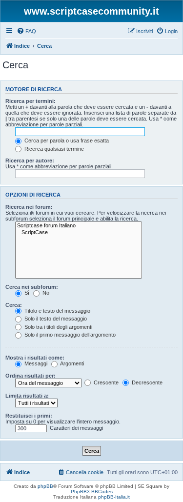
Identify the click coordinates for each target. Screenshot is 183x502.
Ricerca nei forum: (29, 207)
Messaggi (35, 363)
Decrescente (146, 382)
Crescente (105, 382)
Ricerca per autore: (29, 160)
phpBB (45, 486)
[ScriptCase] (78, 232)
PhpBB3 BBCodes (92, 491)
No (45, 293)
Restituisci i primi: (28, 416)
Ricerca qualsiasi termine (53, 149)
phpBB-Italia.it (114, 497)
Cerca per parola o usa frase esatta (66, 140)
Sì (26, 293)
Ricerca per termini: (30, 101)
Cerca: (13, 305)
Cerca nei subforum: (31, 287)
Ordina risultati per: (30, 376)
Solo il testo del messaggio (55, 318)
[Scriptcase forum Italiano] (78, 225)
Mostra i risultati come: (34, 358)
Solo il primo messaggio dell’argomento (69, 335)
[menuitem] (26, 31)
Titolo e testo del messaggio (56, 311)
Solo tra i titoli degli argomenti (57, 327)
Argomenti (71, 363)
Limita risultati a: (27, 396)
